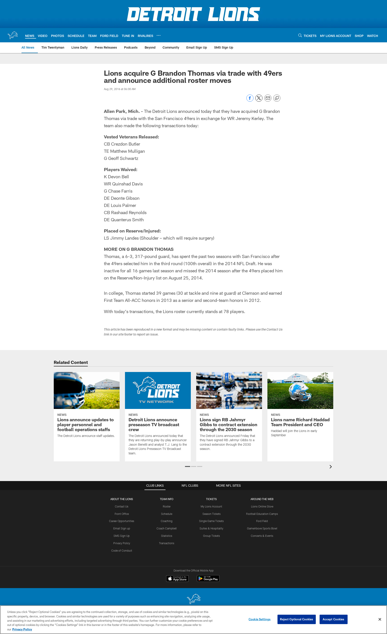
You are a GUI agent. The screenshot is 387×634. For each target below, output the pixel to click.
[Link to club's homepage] (12, 35)
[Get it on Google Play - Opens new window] (208, 580)
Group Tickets (211, 535)
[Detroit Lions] (193, 599)
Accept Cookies (333, 619)
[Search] (300, 35)
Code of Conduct (121, 550)
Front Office (122, 513)
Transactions (166, 543)
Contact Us (121, 506)
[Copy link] (276, 98)
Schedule (166, 513)
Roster (167, 506)
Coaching (166, 520)
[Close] (380, 619)
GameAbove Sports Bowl (262, 528)
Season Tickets (211, 513)
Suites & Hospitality (211, 528)
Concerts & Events (262, 535)
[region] (193, 619)
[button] (188, 466)
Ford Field (262, 520)
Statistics (166, 535)
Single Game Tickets (211, 520)
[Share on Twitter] (258, 100)
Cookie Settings (260, 619)
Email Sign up (121, 528)
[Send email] (267, 100)
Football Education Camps (262, 513)
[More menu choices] (158, 35)
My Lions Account (211, 506)
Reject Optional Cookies (296, 619)
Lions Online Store (262, 506)
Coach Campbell (167, 528)
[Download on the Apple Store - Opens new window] (177, 579)
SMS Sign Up (122, 535)
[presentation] (331, 467)
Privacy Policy (121, 543)
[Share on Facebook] (250, 100)
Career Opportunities (121, 520)
